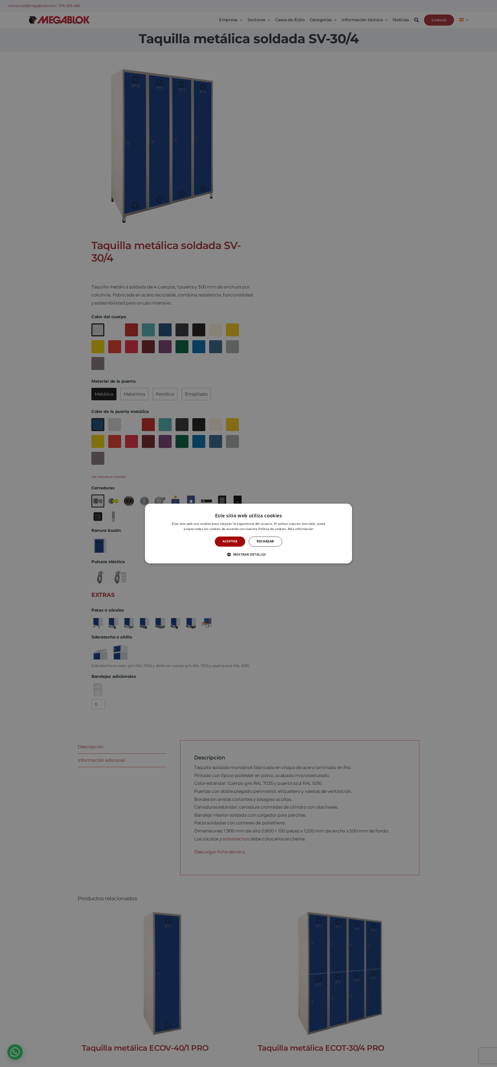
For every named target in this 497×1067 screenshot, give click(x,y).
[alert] (248, 533)
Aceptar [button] (230, 541)
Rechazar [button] (265, 541)
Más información (300, 529)
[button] (248, 554)
